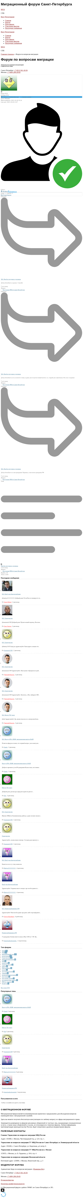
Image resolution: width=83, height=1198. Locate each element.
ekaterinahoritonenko (10, 941)
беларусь (4, 983)
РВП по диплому (7, 982)
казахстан (5, 963)
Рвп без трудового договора (9, 566)
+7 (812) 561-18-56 (21, 70)
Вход (3, 17)
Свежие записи (26, 97)
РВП (3, 952)
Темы (5, 195)
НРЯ (3, 961)
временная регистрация (9, 975)
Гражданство (6, 836)
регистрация (6, 956)
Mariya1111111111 (10, 868)
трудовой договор (7, 971)
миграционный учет (8, 954)
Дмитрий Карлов (9, 674)
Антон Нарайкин (9, 916)
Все (2, 195)
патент (4, 970)
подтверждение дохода (9, 980)
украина (4, 973)
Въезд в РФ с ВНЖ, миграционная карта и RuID (16, 763)
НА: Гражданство (7, 618)
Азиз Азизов (7, 626)
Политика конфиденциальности (13, 1184)
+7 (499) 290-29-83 (13, 72)
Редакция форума (7, 1180)
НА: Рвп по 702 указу (8, 715)
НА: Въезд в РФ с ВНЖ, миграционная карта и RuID (18, 739)
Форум (7, 22)
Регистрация (9, 17)
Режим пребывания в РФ (9, 933)
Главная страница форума (10, 97)
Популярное (9, 24)
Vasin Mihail (7, 602)
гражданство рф (7, 964)
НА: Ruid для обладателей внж (11, 594)
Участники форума (12, 26)
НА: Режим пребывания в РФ (10, 908)
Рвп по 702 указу (7, 787)
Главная (8, 20)
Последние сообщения (13, 28)
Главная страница (7, 54)
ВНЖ (3, 951)
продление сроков (7, 978)
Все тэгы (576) (5, 988)
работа (4, 966)
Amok (5, 747)
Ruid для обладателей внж (10, 884)
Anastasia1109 (8, 650)
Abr (5, 795)
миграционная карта (8, 959)
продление (5, 976)
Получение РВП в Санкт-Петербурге (14, 290)
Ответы (9, 195)
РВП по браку (6, 968)
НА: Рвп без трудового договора (11, 279)
